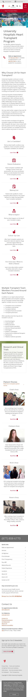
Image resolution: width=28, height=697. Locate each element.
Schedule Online (20, 1)
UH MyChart (13, 6)
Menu (25, 7)
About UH (4, 623)
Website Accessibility (7, 625)
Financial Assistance (7, 620)
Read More (13, 419)
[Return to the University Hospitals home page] (3, 6)
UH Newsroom (6, 622)
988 (3, 630)
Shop (17, 6)
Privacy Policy (15, 683)
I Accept (14, 694)
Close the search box (22, 6)
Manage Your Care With (12, 596)
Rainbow (9, 6)
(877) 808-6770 (11, 538)
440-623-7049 (12, 61)
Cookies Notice (6, 685)
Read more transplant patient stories (11, 384)
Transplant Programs (12, 14)
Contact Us (5, 618)
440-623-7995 (14, 58)
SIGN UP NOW (7, 651)
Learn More (13, 152)
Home (2, 14)
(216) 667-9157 (6, 615)
